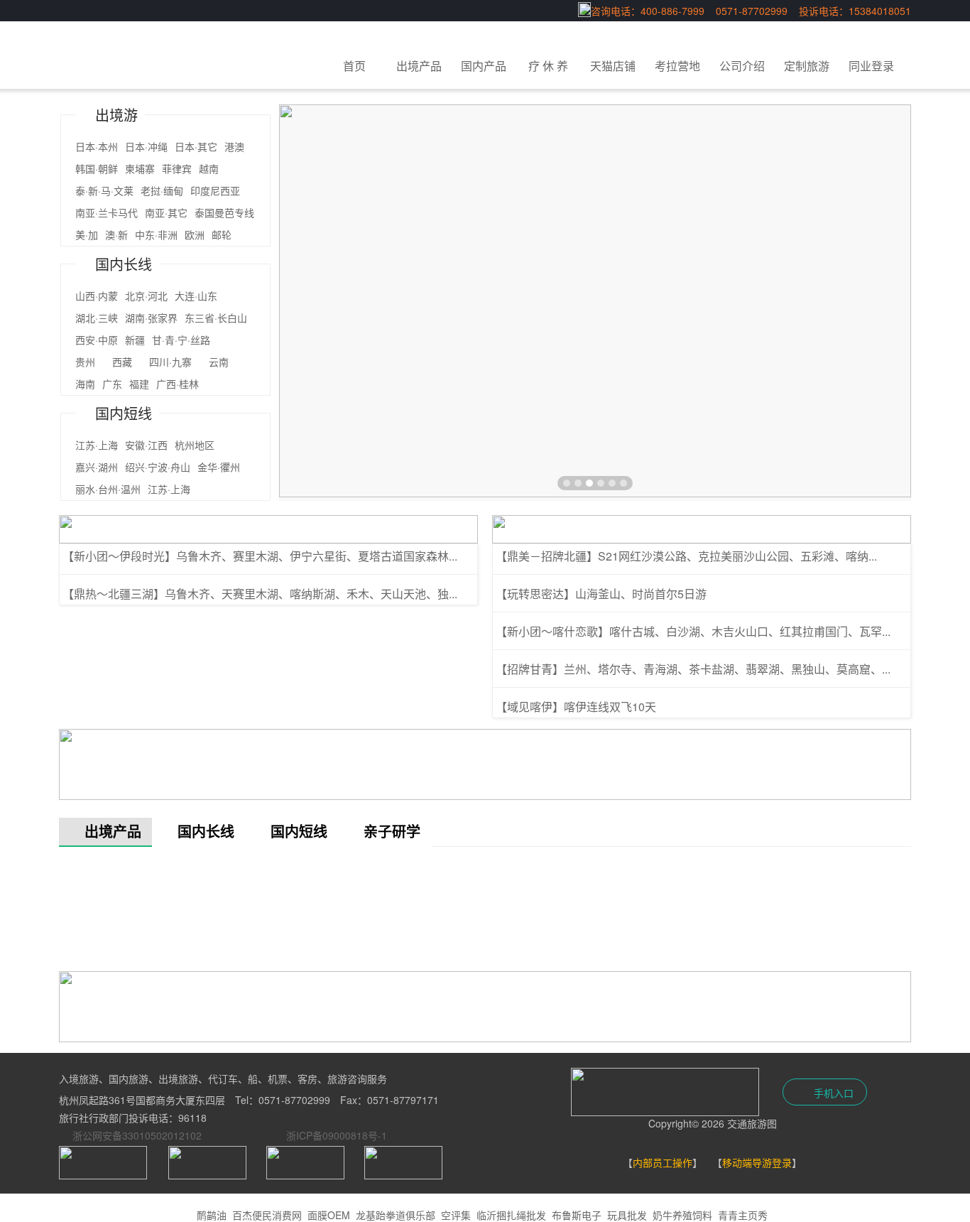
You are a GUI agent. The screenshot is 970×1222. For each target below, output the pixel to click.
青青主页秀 (743, 1215)
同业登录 (871, 66)
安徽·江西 (146, 445)
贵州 (90, 362)
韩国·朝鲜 (96, 168)
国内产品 (483, 66)
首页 (354, 66)
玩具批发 (627, 1215)
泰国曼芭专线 (224, 212)
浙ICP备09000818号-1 (336, 1135)
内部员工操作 (662, 1162)
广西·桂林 (177, 384)
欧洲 (195, 234)
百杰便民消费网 (267, 1215)
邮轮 (221, 234)
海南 (85, 384)
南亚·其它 (166, 212)
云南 (229, 362)
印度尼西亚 (215, 190)
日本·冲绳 (146, 146)
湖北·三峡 (96, 317)
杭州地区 (194, 445)
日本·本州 (96, 146)
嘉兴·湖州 (96, 467)
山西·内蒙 (96, 295)
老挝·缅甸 (162, 190)
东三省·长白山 (216, 317)
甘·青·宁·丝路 (191, 339)
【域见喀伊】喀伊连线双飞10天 (576, 706)
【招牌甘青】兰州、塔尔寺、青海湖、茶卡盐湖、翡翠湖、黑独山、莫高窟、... (693, 669)
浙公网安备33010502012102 (137, 1135)
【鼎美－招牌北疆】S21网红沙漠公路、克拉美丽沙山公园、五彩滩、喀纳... (686, 556)
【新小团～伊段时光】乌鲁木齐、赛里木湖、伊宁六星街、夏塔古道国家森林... (259, 556)
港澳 (234, 146)
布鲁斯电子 (576, 1215)
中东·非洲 (156, 234)
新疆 (135, 339)
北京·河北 (146, 295)
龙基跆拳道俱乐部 (395, 1215)
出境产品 (419, 66)
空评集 (456, 1215)
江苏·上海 (96, 445)
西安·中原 (96, 339)
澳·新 (116, 234)
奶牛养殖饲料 (682, 1215)
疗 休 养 (548, 66)
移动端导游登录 (757, 1162)
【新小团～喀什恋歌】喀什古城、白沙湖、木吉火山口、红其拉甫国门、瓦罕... (693, 631)
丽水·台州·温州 (108, 489)
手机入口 (832, 1093)
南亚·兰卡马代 (106, 212)
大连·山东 (196, 295)
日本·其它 (196, 146)
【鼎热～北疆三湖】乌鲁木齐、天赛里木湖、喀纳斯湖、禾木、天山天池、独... (259, 593)
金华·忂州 (218, 467)
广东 (112, 384)
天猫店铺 (613, 66)
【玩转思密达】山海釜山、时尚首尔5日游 (601, 593)
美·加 (86, 234)
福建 (139, 384)
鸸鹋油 (212, 1215)
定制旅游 (806, 66)
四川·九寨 (175, 362)
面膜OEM (328, 1215)
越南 (209, 168)
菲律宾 (177, 168)
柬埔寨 (140, 168)
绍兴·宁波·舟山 (157, 467)
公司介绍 (742, 66)
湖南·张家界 (151, 317)
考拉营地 (677, 66)
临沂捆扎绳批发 (511, 1215)
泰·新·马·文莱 (104, 190)
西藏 (127, 362)
